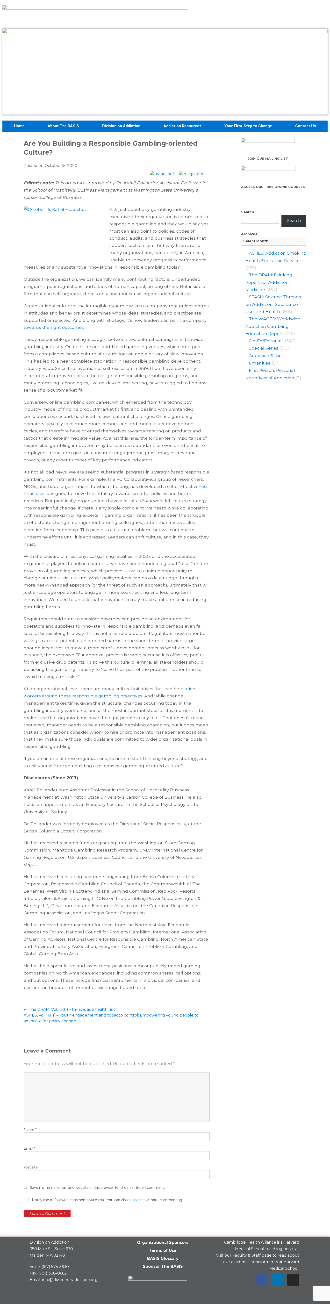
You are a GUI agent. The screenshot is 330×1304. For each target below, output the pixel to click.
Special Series (263, 348)
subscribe (137, 1200)
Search (247, 212)
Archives (249, 234)
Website (31, 1167)
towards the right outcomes (54, 327)
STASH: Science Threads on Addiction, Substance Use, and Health (273, 304)
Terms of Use (163, 1250)
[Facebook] (262, 1280)
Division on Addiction (121, 126)
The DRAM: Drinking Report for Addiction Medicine (268, 282)
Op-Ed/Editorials (266, 340)
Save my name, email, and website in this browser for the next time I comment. (97, 1187)
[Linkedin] (278, 1280)
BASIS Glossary (163, 1258)
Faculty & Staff (246, 1255)
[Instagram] (293, 1280)
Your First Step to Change (248, 126)
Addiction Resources (182, 126)
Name (30, 1129)
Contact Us (305, 126)
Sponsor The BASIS (163, 1266)
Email (29, 1148)
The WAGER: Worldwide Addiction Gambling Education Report (272, 326)
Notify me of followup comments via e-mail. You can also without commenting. (107, 1200)
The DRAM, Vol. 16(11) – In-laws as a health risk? (70, 1009)
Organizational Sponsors (162, 1242)
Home (19, 126)
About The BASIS (63, 126)
